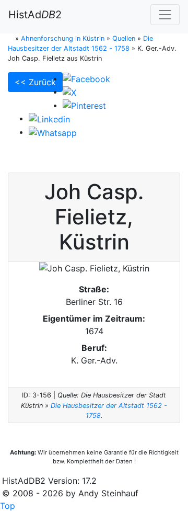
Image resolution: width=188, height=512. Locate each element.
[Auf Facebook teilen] (86, 78)
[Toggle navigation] (165, 14)
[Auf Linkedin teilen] (49, 118)
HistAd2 (35, 14)
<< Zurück (35, 82)
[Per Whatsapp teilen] (53, 132)
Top (7, 505)
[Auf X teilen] (69, 91)
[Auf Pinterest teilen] (84, 105)
